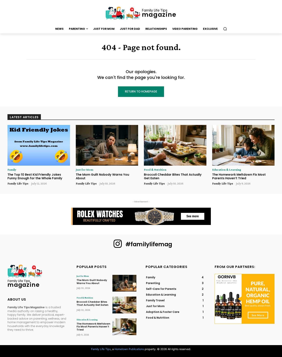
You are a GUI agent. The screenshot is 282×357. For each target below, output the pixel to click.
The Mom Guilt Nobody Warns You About (102, 176)
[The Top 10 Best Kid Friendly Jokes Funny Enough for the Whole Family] (38, 145)
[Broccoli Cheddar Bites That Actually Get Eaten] (175, 145)
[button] (225, 28)
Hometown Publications (129, 349)
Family (11, 169)
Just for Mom (84, 169)
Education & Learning (226, 169)
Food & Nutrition (155, 169)
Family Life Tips (17, 183)
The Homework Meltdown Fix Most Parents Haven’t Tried (239, 176)
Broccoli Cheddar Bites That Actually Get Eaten (173, 176)
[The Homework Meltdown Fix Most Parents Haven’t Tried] (243, 145)
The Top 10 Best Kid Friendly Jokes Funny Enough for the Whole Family (34, 176)
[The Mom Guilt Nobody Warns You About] (107, 145)
